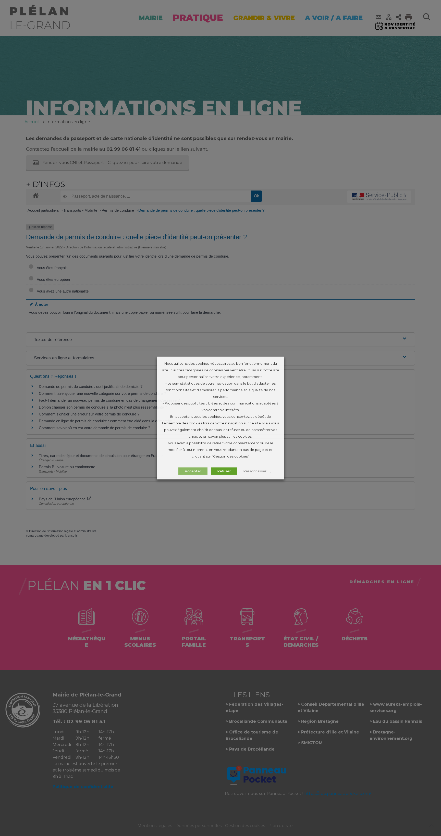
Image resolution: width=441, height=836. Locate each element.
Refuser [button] (224, 471)
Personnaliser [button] (254, 471)
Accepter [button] (193, 471)
